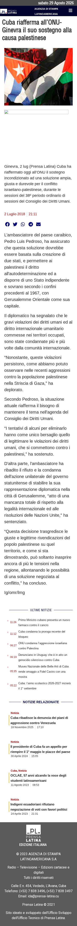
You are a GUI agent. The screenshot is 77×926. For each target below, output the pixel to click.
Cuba (14, 770)
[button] (7, 224)
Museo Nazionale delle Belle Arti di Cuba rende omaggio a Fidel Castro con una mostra (43, 671)
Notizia (15, 713)
